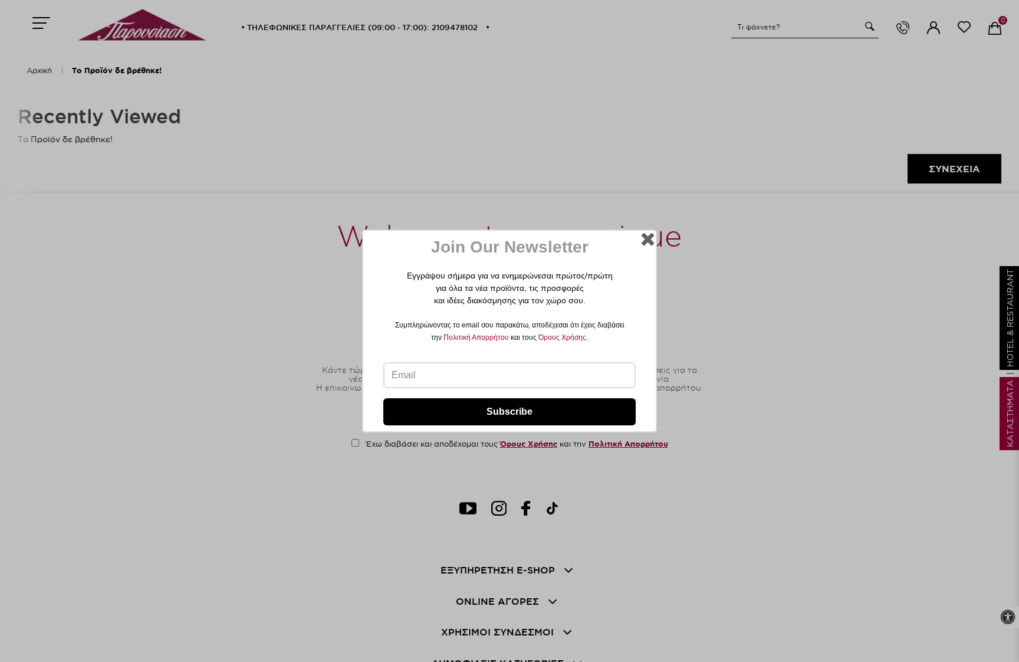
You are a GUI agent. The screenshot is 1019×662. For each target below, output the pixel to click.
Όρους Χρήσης (562, 337)
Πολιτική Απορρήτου (476, 337)
